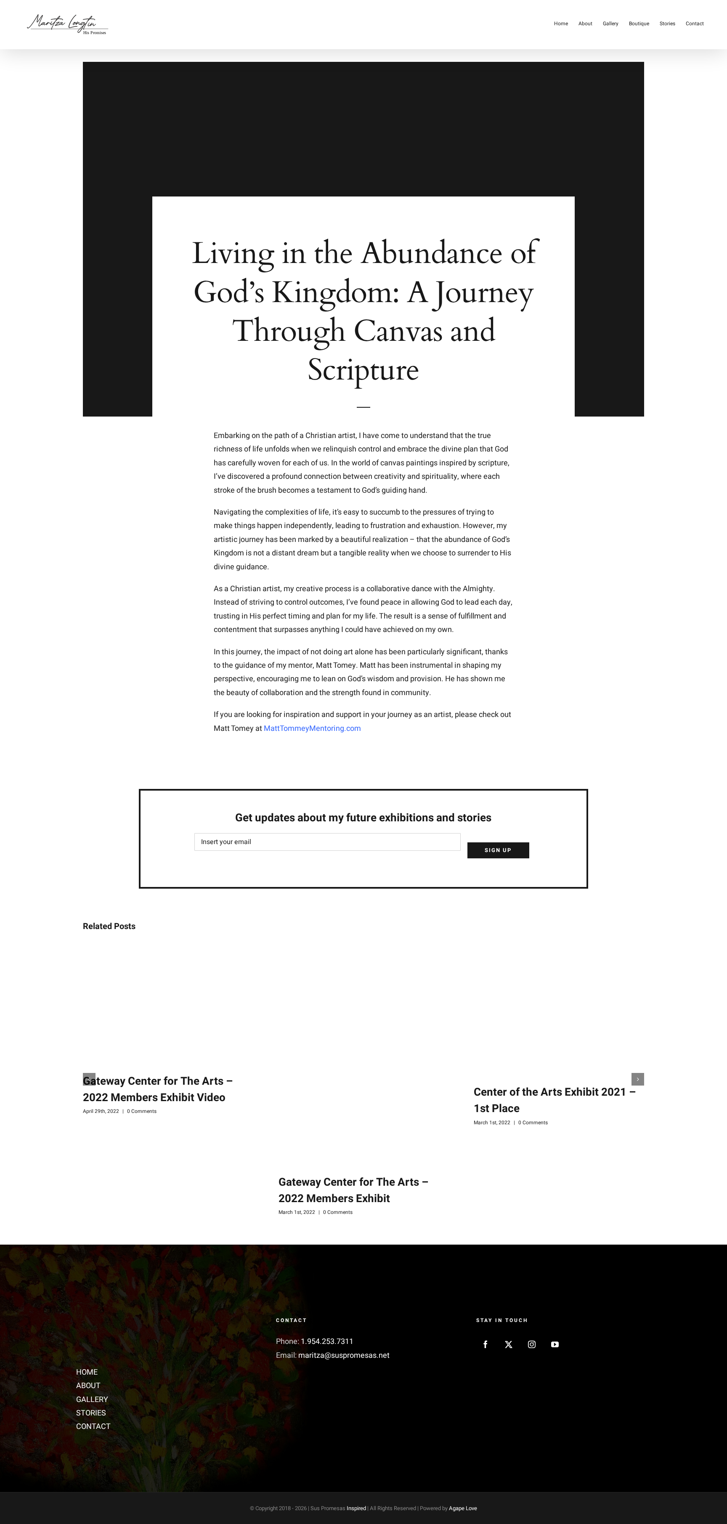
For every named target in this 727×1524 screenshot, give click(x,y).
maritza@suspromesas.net (344, 1355)
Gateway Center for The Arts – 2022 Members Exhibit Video (158, 1089)
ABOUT (88, 1385)
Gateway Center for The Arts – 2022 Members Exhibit (353, 1190)
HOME (87, 1372)
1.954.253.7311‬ (327, 1341)
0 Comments (142, 1111)
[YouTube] (555, 1344)
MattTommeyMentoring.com (312, 728)
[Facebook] (485, 1344)
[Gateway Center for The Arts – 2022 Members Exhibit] (364, 1053)
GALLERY (92, 1399)
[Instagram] (532, 1344)
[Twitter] (508, 1344)
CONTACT (93, 1426)
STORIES (91, 1413)
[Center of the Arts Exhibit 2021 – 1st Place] (559, 1008)
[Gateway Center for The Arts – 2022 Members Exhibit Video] (168, 1003)
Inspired (356, 1508)
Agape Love (463, 1508)
